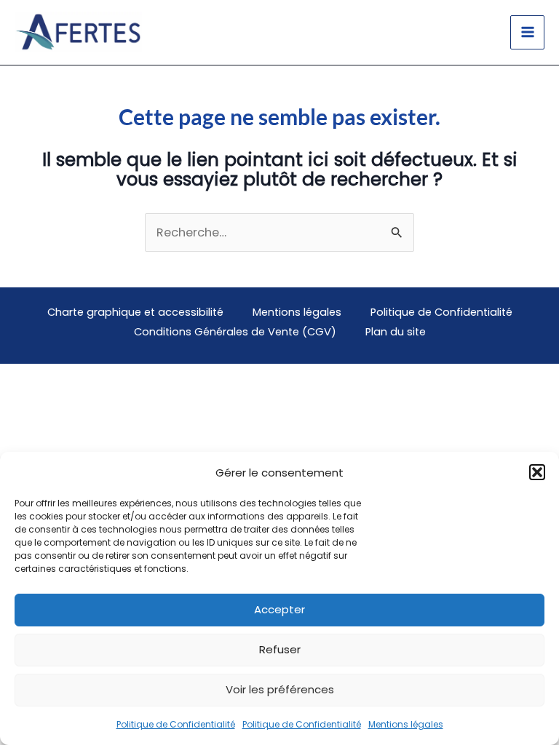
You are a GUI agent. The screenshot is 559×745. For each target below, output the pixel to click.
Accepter (279, 609)
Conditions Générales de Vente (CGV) (235, 331)
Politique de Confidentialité (175, 724)
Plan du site (395, 331)
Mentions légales (405, 724)
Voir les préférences (280, 689)
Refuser (280, 649)
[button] (537, 472)
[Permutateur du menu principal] (527, 32)
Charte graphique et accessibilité (135, 312)
